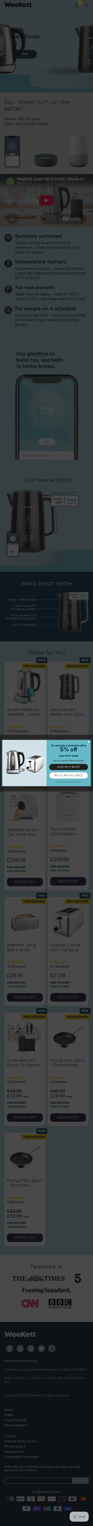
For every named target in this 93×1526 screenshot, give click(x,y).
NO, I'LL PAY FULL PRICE (69, 775)
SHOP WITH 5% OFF (68, 767)
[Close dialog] (89, 742)
